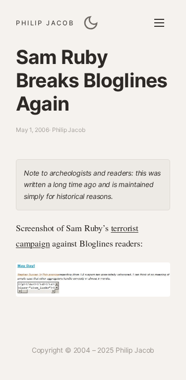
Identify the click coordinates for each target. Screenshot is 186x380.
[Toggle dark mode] (91, 23)
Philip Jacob (45, 23)
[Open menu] (159, 23)
